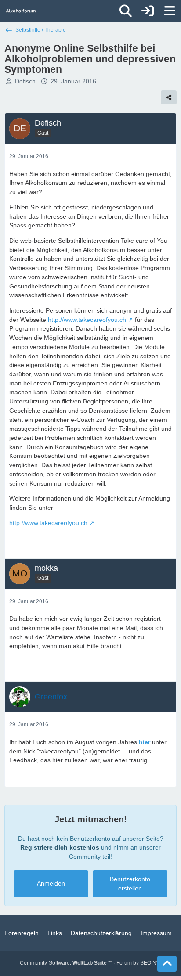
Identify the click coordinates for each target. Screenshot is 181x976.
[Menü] (169, 11)
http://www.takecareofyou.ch (87, 319)
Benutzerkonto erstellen (130, 883)
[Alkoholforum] (21, 11)
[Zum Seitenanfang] (167, 964)
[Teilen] (169, 97)
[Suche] (125, 11)
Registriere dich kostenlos (59, 847)
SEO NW (150, 963)
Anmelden (51, 883)
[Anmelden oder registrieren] (147, 11)
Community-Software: (66, 963)
